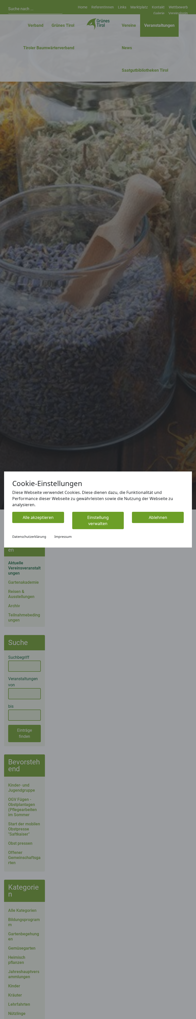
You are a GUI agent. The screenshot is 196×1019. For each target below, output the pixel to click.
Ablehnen (158, 517)
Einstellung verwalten (98, 520)
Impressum (63, 537)
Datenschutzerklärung (29, 537)
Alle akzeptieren (38, 517)
